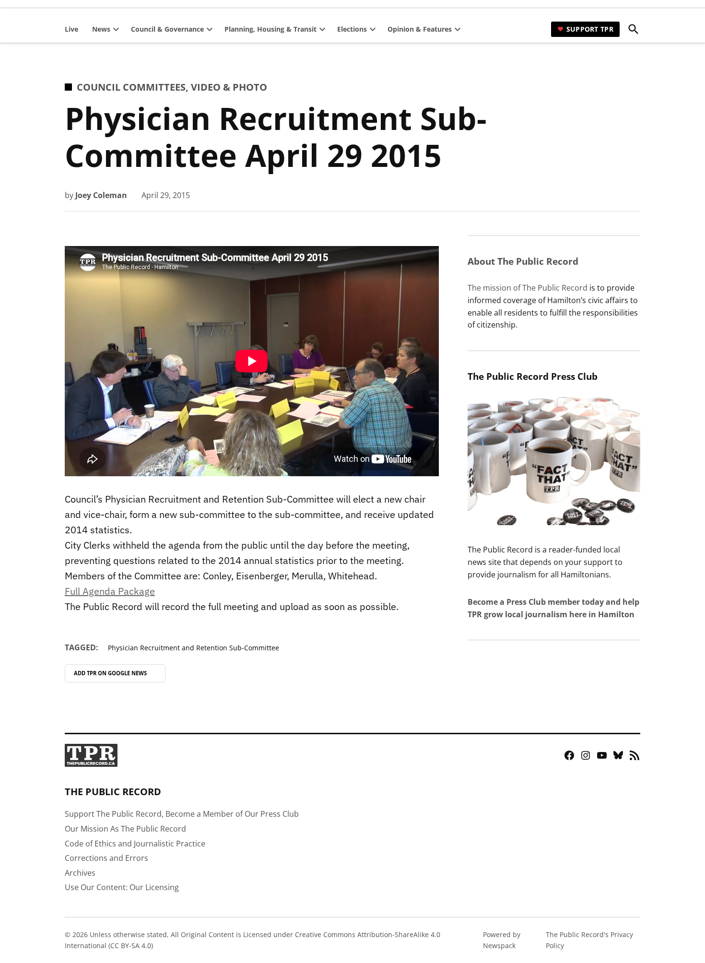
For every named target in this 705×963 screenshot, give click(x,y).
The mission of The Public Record (528, 287)
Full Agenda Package (110, 591)
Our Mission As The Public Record (125, 828)
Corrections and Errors (106, 858)
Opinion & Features (420, 29)
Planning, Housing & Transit (270, 29)
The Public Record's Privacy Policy (589, 940)
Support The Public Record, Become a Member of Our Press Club (182, 814)
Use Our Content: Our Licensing (122, 887)
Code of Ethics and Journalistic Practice (135, 843)
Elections (352, 29)
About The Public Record (523, 261)
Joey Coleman (101, 195)
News (101, 29)
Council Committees (131, 87)
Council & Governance (167, 29)
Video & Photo (229, 87)
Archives (80, 873)
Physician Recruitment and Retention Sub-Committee (193, 647)
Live (71, 29)
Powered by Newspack (501, 940)
